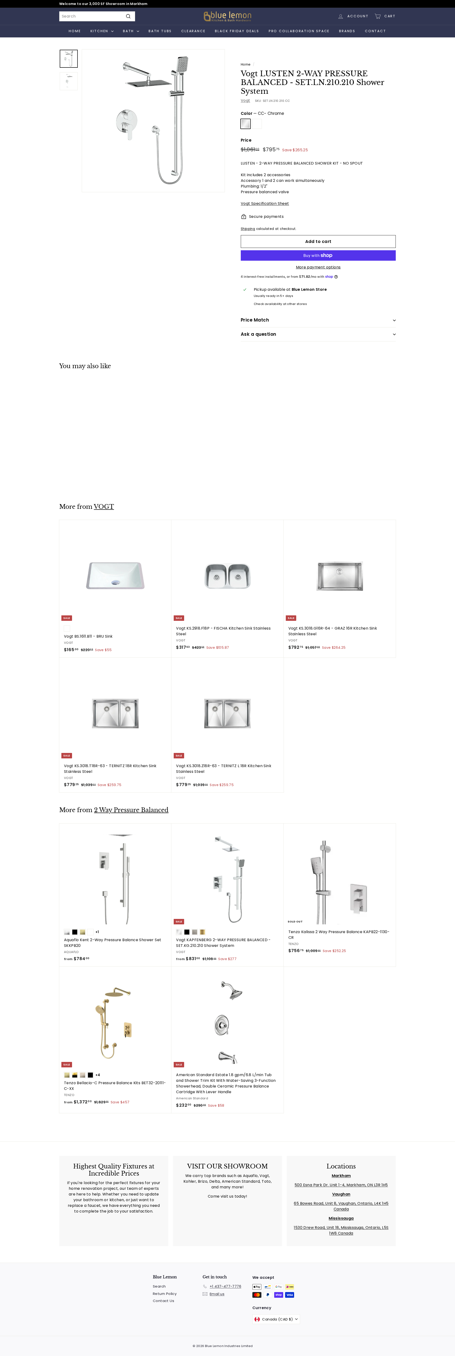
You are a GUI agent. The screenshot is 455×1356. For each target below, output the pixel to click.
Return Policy (165, 1293)
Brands (347, 31)
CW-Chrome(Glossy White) (257, 124)
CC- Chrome (245, 124)
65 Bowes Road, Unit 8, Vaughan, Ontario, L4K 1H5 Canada (341, 1206)
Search (159, 1286)
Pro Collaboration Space (299, 31)
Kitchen (100, 31)
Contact (375, 31)
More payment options (318, 267)
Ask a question (258, 334)
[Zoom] (153, 120)
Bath (129, 31)
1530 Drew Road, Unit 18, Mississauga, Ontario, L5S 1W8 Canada (341, 1230)
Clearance (193, 31)
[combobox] (97, 16)
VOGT (104, 506)
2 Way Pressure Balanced (131, 810)
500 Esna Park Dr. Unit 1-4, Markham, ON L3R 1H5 (341, 1185)
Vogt (245, 100)
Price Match (255, 320)
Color (262, 113)
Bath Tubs (160, 31)
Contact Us (163, 1300)
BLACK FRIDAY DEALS (237, 31)
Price (246, 140)
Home (75, 31)
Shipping (248, 229)
